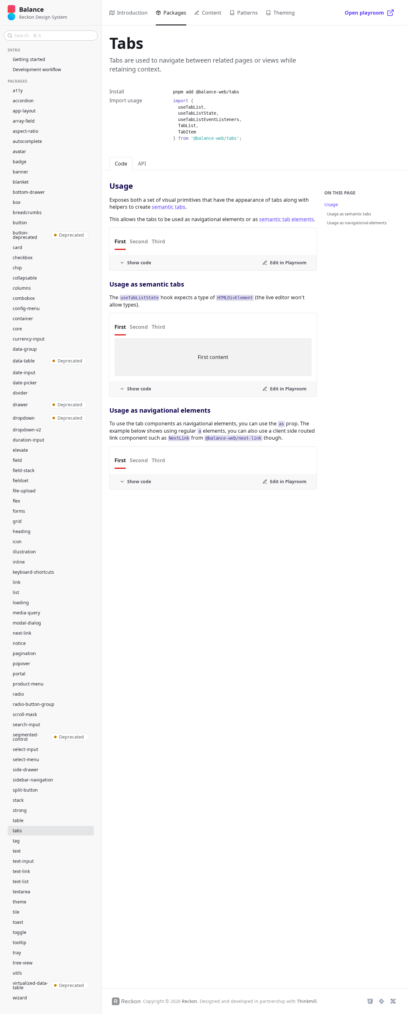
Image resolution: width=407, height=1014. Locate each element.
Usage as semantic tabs (349, 214)
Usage (331, 204)
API (142, 163)
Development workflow (37, 69)
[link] (140, 186)
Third (158, 241)
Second (139, 241)
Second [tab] (139, 326)
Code (121, 163)
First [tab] (120, 326)
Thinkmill (307, 1001)
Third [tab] (158, 326)
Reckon (189, 1001)
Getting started (29, 59)
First (120, 241)
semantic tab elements (286, 219)
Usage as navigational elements (357, 223)
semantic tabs (168, 206)
